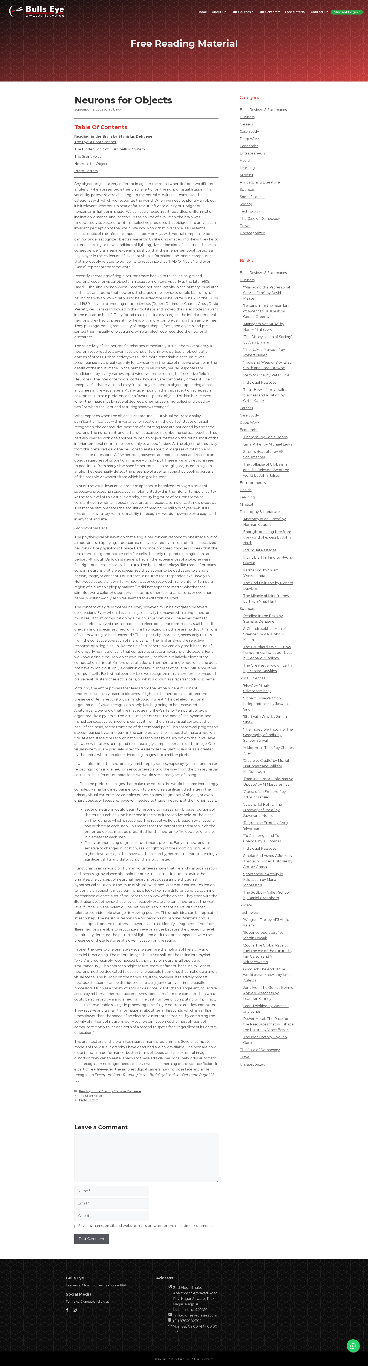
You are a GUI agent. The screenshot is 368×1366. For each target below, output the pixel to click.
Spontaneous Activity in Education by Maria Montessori (263, 879)
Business (247, 117)
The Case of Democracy (260, 219)
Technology (250, 211)
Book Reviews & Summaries (263, 110)
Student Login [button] (346, 12)
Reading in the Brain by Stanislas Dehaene (113, 136)
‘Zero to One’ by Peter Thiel (266, 375)
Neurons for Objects (91, 164)
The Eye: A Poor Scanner (95, 142)
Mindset (246, 175)
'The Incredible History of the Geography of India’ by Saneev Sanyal (268, 735)
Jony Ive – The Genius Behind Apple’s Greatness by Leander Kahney (268, 993)
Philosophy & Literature (260, 182)
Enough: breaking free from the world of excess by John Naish (267, 537)
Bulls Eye (183, 1358)
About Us (219, 12)
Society (246, 204)
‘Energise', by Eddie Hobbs (265, 437)
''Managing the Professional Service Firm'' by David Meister (266, 292)
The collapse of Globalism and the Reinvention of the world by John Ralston (266, 470)
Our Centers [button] (268, 12)
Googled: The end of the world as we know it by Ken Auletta (266, 974)
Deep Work (249, 139)
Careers (246, 124)
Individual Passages (259, 382)
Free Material (295, 12)
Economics (249, 146)
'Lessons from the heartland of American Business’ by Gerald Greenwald (267, 311)
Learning (247, 168)
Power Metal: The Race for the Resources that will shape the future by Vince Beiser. (268, 1024)
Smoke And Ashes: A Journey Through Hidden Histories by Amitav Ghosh (268, 861)
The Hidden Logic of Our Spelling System (109, 149)
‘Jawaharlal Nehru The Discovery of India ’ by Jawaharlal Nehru (262, 810)
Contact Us (319, 12)
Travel (245, 226)
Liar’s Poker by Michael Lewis (267, 444)
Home (203, 12)
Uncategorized (252, 233)
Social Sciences (252, 197)
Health (246, 161)
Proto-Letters (86, 171)
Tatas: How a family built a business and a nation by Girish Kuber (265, 395)
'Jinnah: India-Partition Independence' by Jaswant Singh (266, 703)
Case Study (249, 132)
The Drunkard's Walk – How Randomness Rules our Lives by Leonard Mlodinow (267, 652)
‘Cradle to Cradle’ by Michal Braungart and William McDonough (266, 766)
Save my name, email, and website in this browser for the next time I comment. (145, 1226)
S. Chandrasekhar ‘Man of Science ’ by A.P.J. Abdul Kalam (264, 634)
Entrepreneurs (253, 153)
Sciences (247, 190)
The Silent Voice (88, 156)
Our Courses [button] (241, 12)
